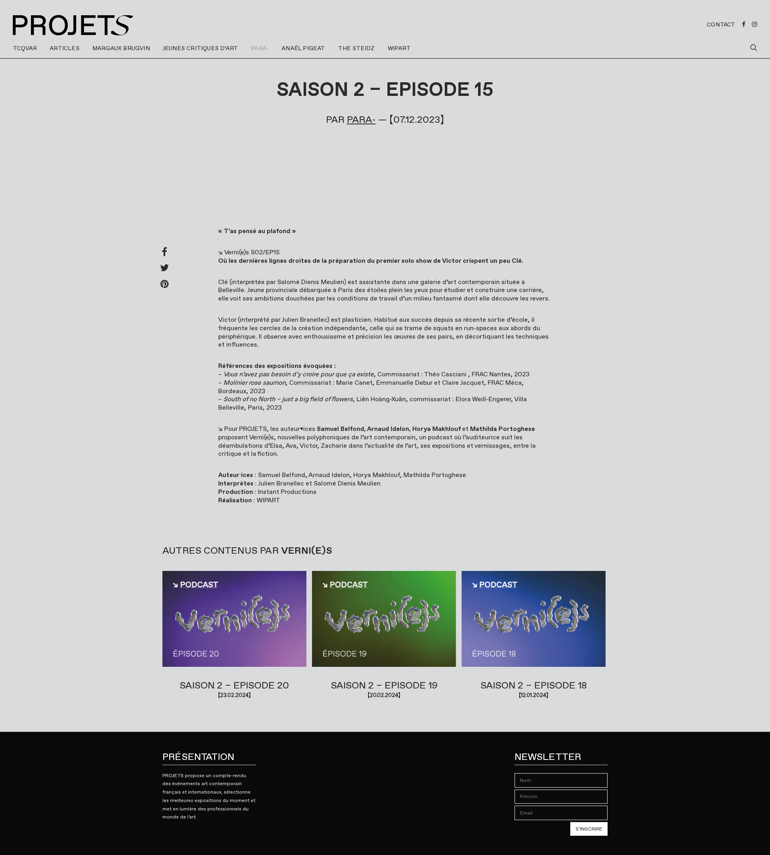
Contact (721, 24)
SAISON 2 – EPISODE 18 (533, 685)
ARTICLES (64, 48)
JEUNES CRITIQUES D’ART (200, 48)
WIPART (399, 48)
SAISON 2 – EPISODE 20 (234, 685)
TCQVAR (25, 48)
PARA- (260, 48)
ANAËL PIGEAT (303, 48)
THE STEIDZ (356, 48)
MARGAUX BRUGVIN (121, 48)
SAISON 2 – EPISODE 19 (384, 685)
